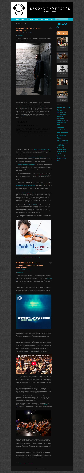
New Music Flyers (62, 130)
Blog (27, 19)
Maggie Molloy (20, 35)
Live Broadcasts (61, 122)
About (46, 19)
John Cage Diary (60, 118)
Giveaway (58, 114)
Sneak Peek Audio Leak (62, 143)
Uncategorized (25, 462)
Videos (59, 154)
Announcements (63, 107)
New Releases (21, 257)
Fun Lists (63, 112)
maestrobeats (29, 32)
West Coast (61, 156)
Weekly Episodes (20, 19)
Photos (36, 19)
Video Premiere (61, 151)
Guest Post (63, 114)
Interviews (60, 117)
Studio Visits (60, 147)
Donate (51, 19)
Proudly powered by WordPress (42, 468)
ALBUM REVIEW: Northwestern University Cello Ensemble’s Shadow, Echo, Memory (30, 265)
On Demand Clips (28, 257)
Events (41, 19)
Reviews (32, 257)
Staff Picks (60, 145)
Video (31, 19)
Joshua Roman (61, 120)
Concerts (60, 110)
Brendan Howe (20, 272)
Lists (67, 120)
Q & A (59, 141)
